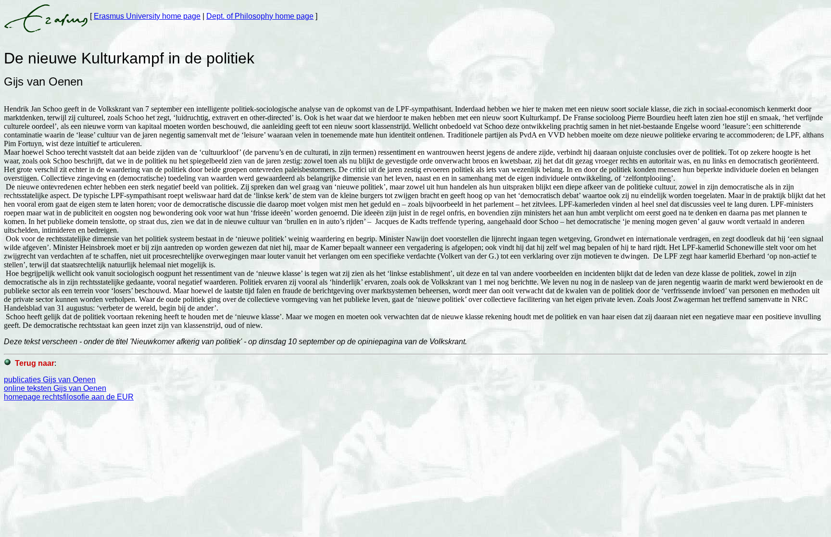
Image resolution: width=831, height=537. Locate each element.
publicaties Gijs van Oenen (50, 379)
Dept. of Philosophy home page (260, 16)
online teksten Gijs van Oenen (55, 388)
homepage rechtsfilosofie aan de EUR (69, 397)
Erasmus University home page (147, 16)
